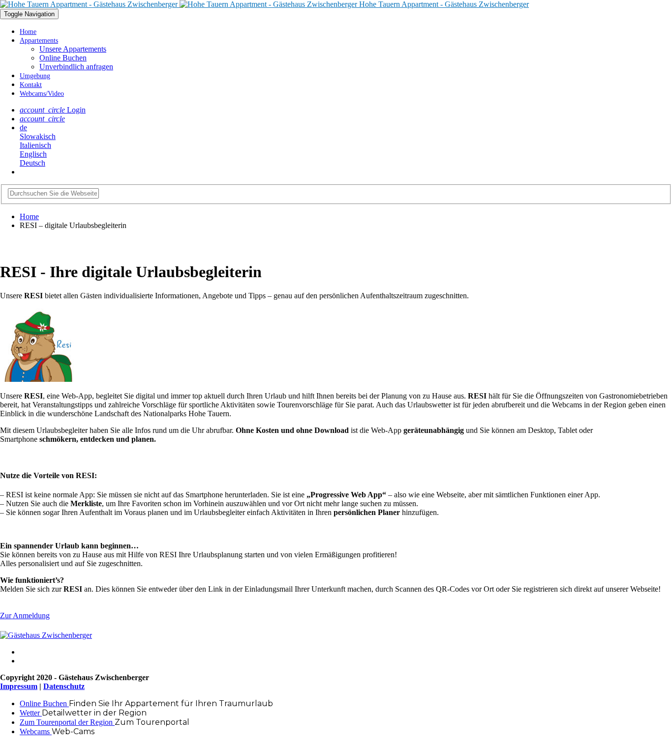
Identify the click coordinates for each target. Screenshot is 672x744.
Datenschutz (64, 686)
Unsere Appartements (72, 49)
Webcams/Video (42, 93)
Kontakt (31, 84)
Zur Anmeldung (25, 615)
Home (28, 31)
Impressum (18, 686)
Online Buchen (63, 58)
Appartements (39, 40)
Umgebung (35, 76)
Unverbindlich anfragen (76, 66)
